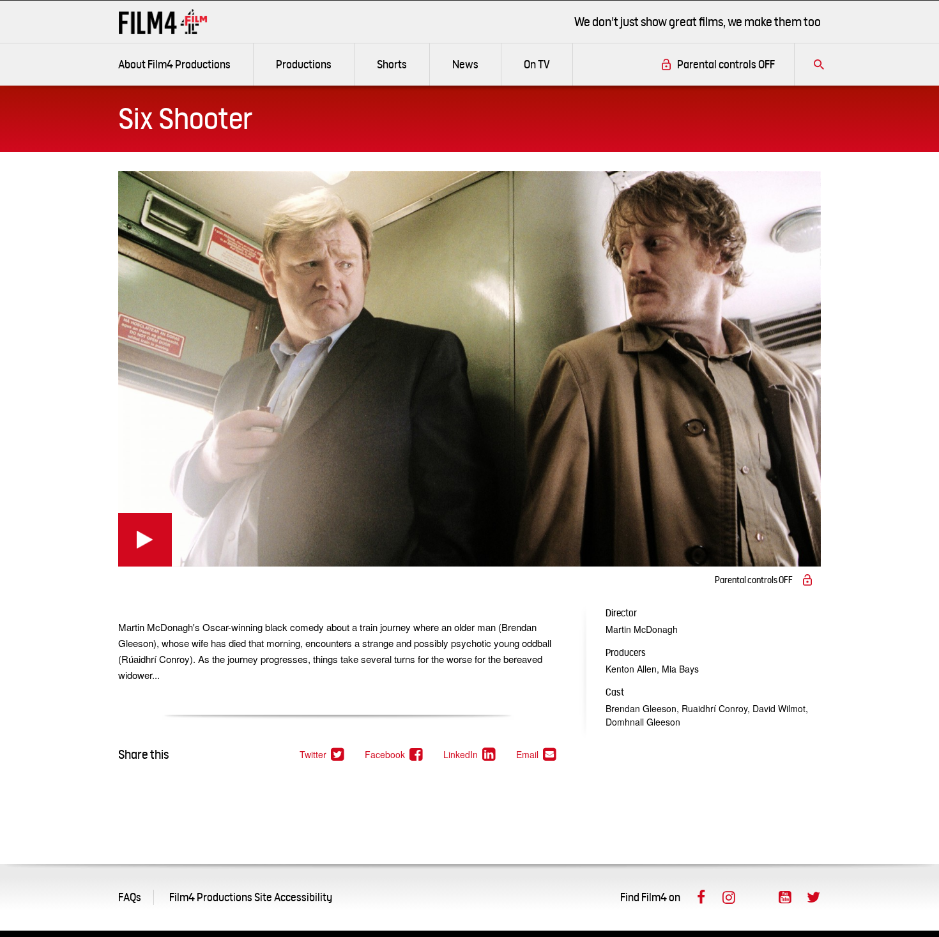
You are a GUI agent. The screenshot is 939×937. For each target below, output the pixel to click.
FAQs (129, 897)
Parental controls (726, 64)
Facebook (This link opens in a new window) (700, 897)
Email (537, 754)
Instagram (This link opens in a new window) (729, 897)
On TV (537, 64)
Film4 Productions (163, 21)
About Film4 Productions (174, 64)
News (465, 64)
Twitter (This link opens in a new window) (813, 897)
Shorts (392, 64)
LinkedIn (470, 754)
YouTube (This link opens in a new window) (785, 897)
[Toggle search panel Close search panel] (819, 64)
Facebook (394, 754)
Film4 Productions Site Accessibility (250, 897)
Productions (304, 64)
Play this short (145, 540)
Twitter (323, 754)
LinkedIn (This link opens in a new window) (757, 897)
